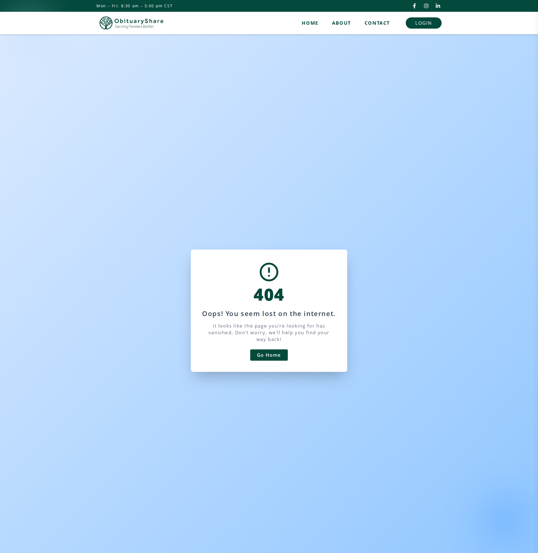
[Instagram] (426, 6)
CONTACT (377, 23)
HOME (310, 23)
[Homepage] (131, 23)
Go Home (269, 355)
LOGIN (423, 23)
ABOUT (341, 23)
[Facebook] (414, 6)
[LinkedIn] (438, 6)
